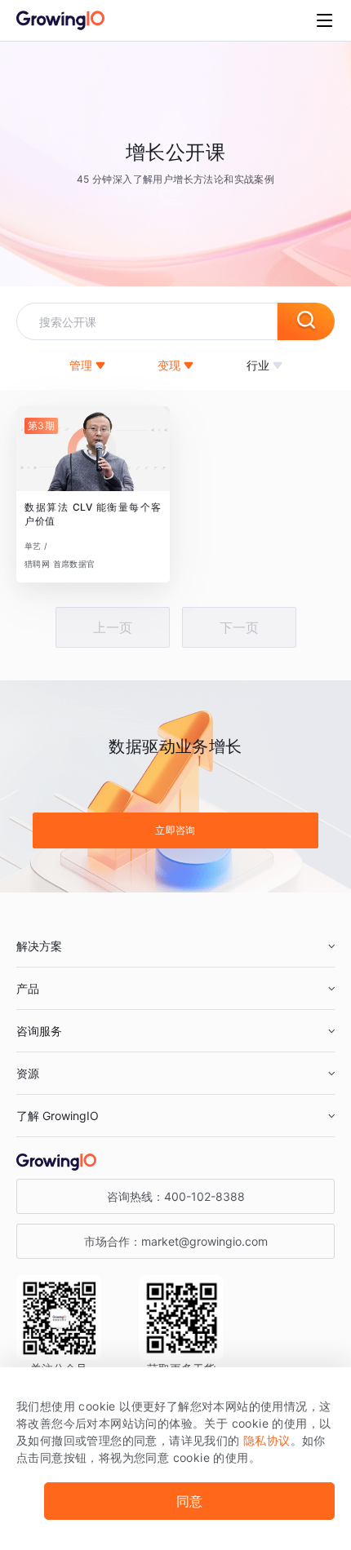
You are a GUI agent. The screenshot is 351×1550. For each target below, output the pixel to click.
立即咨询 (175, 830)
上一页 (112, 627)
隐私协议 (267, 1440)
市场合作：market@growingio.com (176, 1241)
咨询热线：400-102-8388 (176, 1196)
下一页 (239, 627)
